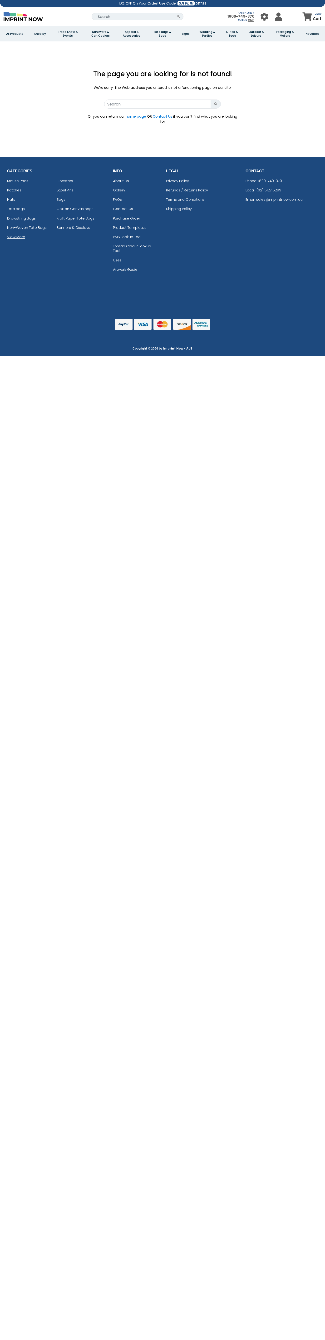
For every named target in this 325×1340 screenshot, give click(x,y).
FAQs (117, 199)
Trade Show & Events (68, 33)
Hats (11, 199)
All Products (14, 33)
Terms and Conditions (185, 199)
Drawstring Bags (21, 217)
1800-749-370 (240, 16)
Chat (250, 20)
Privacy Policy (177, 180)
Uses (117, 259)
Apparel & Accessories (131, 33)
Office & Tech (232, 33)
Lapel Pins (65, 189)
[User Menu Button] (264, 16)
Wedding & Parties (207, 33)
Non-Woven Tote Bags (27, 227)
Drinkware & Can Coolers (100, 33)
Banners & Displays (73, 227)
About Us (121, 180)
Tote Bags (16, 208)
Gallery (119, 189)
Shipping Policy (179, 208)
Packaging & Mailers (285, 33)
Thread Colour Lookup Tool (132, 248)
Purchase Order (126, 217)
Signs (186, 33)
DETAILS (201, 3)
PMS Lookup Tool (127, 236)
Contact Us (162, 116)
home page (136, 116)
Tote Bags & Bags (162, 33)
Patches (14, 189)
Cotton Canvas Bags (75, 208)
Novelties (313, 33)
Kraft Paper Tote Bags (75, 217)
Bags (61, 199)
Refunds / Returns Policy (187, 189)
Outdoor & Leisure (256, 33)
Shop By (40, 33)
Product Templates (129, 227)
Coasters (65, 180)
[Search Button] (178, 16)
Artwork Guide (125, 269)
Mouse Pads (17, 180)
